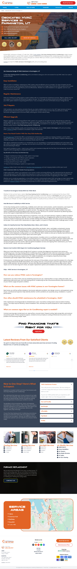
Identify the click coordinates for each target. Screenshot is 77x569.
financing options (14, 181)
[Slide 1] (29, 370)
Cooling (16, 7)
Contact (6, 62)
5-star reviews (37, 54)
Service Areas (38, 553)
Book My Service (68, 3)
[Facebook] (33, 545)
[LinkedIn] (44, 545)
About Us (71, 7)
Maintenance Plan (64, 545)
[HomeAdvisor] (36, 545)
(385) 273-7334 (4, 560)
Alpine (11, 514)
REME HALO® (62, 447)
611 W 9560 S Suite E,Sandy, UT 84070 (6, 553)
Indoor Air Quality (30, 7)
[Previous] (5, 360)
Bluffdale (12, 519)
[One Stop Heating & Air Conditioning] (8, 2)
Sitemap (59, 567)
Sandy (3, 550)
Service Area (59, 7)
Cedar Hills (12, 525)
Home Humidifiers (63, 449)
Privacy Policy (46, 567)
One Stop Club (10, 137)
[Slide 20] (47, 370)
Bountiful (11, 522)
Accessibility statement (53, 567)
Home (3, 10)
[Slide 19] (46, 370)
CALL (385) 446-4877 (10, 38)
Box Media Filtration (64, 453)
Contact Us (10, 480)
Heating (5, 7)
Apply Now (38, 331)
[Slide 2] (30, 370)
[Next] (72, 360)
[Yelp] (38, 545)
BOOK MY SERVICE (29, 38)
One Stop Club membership (34, 167)
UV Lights (61, 455)
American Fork (13, 517)
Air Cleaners (62, 451)
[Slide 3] (31, 370)
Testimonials (46, 7)
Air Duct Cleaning (63, 457)
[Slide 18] (45, 370)
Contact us (10, 129)
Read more (8, 366)
